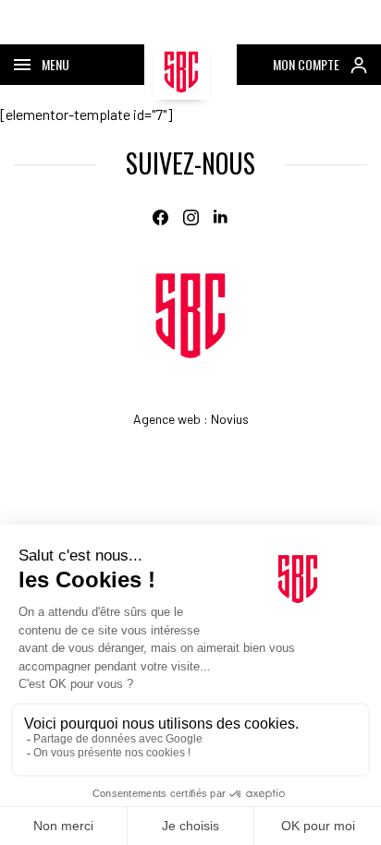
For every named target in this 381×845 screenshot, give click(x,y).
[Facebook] (160, 217)
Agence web (167, 419)
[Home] (190, 316)
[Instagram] (191, 217)
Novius (230, 419)
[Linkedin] (221, 217)
